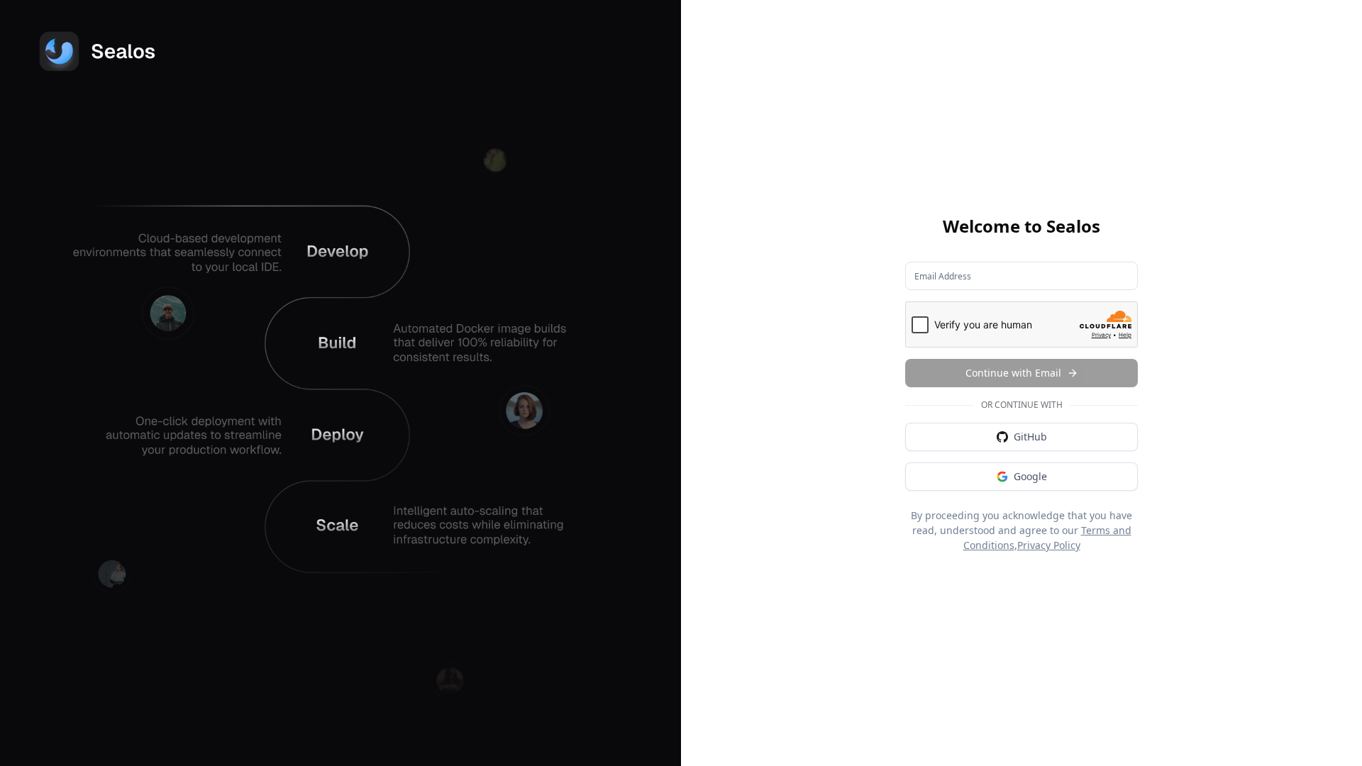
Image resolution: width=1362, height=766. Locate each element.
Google (1030, 476)
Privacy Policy (1048, 545)
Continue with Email (1013, 372)
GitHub (1030, 436)
